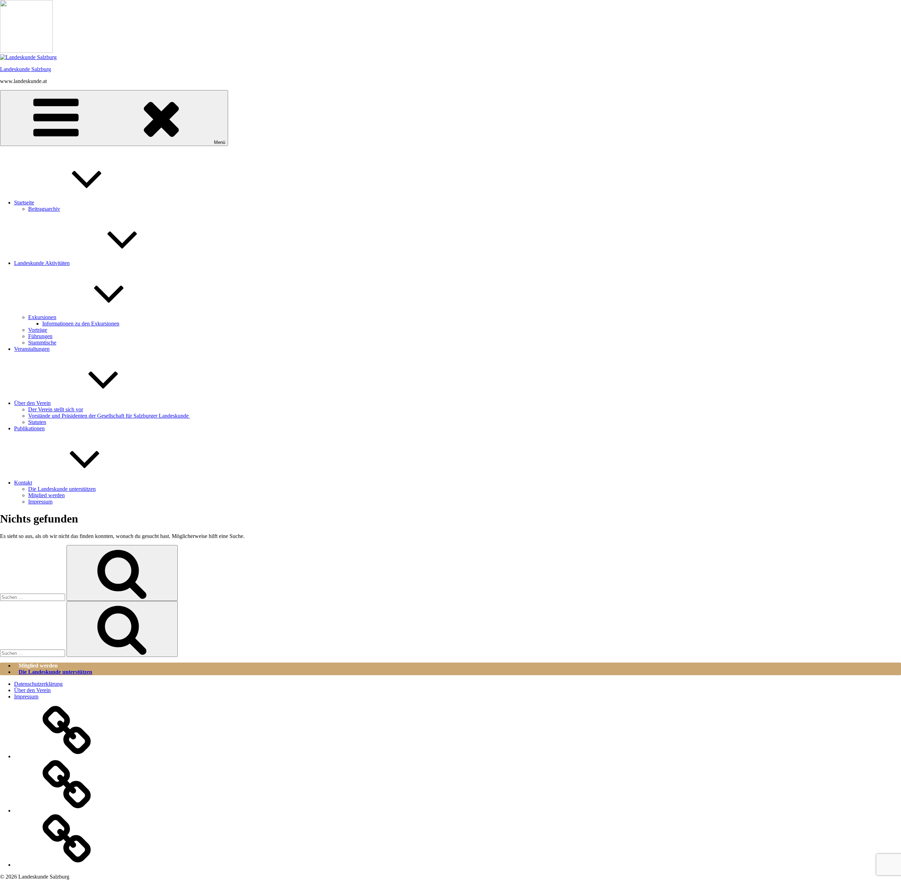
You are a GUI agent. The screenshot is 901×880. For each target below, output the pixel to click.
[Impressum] (67, 865)
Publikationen (29, 428)
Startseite (24, 202)
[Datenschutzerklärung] (67, 756)
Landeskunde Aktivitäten (42, 263)
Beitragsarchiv (44, 209)
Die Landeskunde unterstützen (62, 489)
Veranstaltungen (32, 349)
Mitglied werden (46, 495)
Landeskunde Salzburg (25, 69)
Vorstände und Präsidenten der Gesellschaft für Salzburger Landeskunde (109, 416)
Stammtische (42, 343)
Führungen (40, 336)
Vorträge (37, 330)
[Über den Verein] (67, 810)
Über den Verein (32, 403)
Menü (219, 142)
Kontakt (23, 483)
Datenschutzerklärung (38, 684)
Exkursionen (42, 317)
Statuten (37, 422)
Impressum (40, 502)
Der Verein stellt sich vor (55, 409)
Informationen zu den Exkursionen (80, 324)
